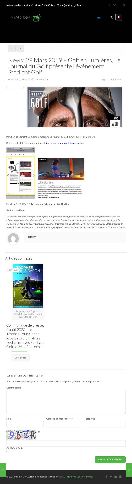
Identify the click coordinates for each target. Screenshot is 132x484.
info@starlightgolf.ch (70, 5)
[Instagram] (124, 5)
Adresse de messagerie (59, 418)
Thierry (25, 79)
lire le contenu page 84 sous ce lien (65, 143)
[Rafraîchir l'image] (39, 432)
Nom (9, 418)
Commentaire (13, 387)
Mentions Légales (76, 476)
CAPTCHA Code (14, 448)
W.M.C (62, 476)
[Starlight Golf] (25, 18)
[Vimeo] (114, 5)
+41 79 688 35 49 (46, 5)
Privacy (89, 476)
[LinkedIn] (119, 5)
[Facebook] (110, 5)
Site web (90, 418)
